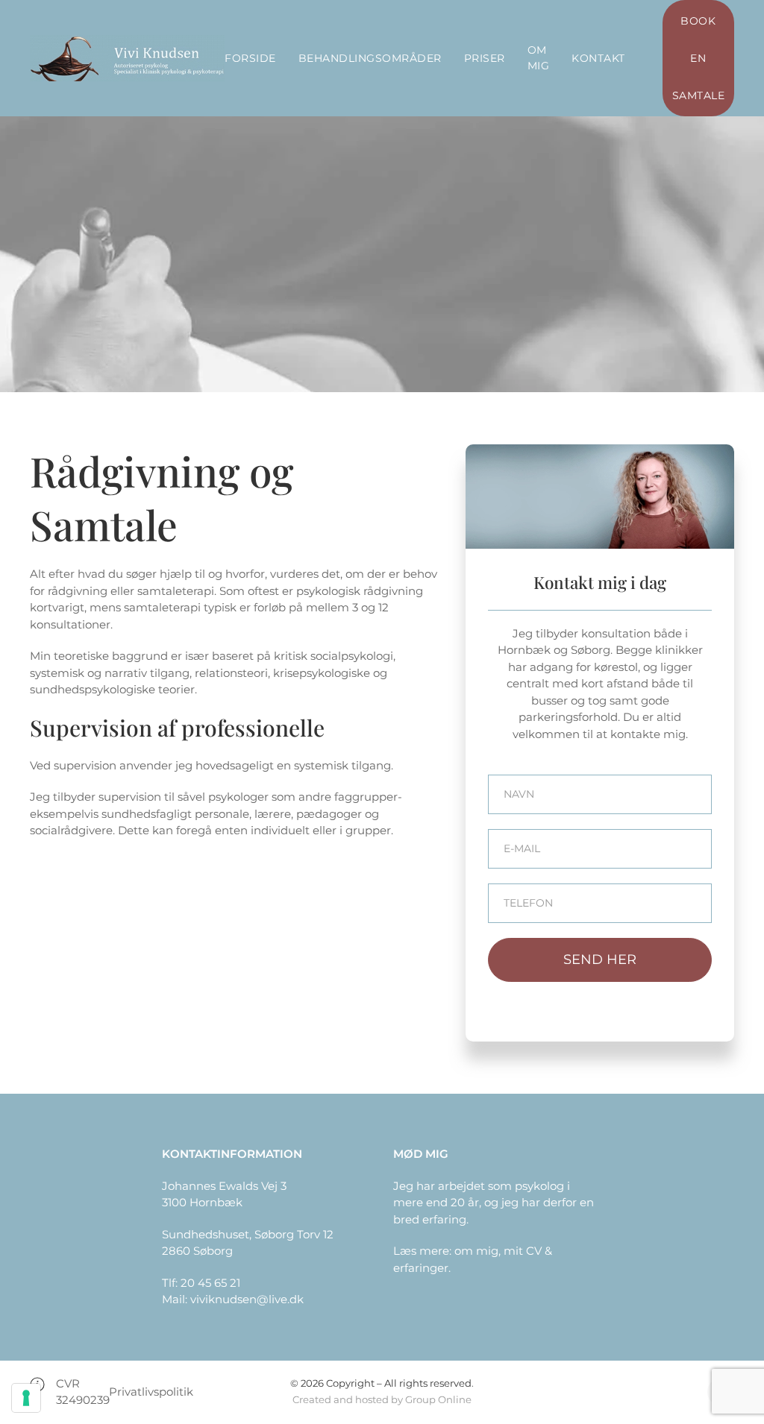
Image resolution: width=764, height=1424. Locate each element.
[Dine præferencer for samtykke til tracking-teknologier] (26, 1398)
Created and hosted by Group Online (382, 1399)
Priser (484, 58)
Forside (250, 58)
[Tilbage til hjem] (127, 58)
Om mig (538, 57)
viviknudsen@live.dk (247, 1299)
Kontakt (598, 58)
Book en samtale (698, 58)
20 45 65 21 (210, 1283)
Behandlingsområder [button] (370, 58)
